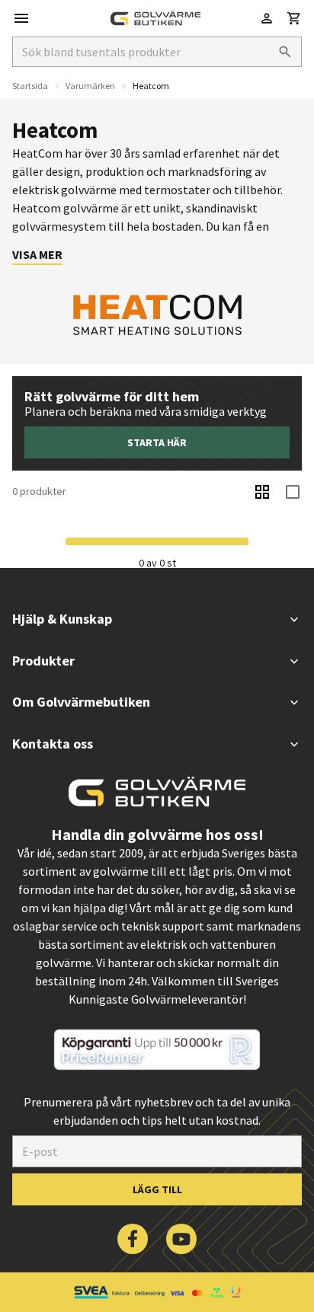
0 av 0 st (157, 562)
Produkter (43, 660)
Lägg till (157, 1189)
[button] (294, 18)
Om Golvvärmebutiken (81, 701)
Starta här (157, 442)
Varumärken (90, 85)
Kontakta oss (52, 743)
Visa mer (37, 254)
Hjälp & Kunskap (62, 618)
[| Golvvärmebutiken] (155, 18)
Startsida (30, 85)
